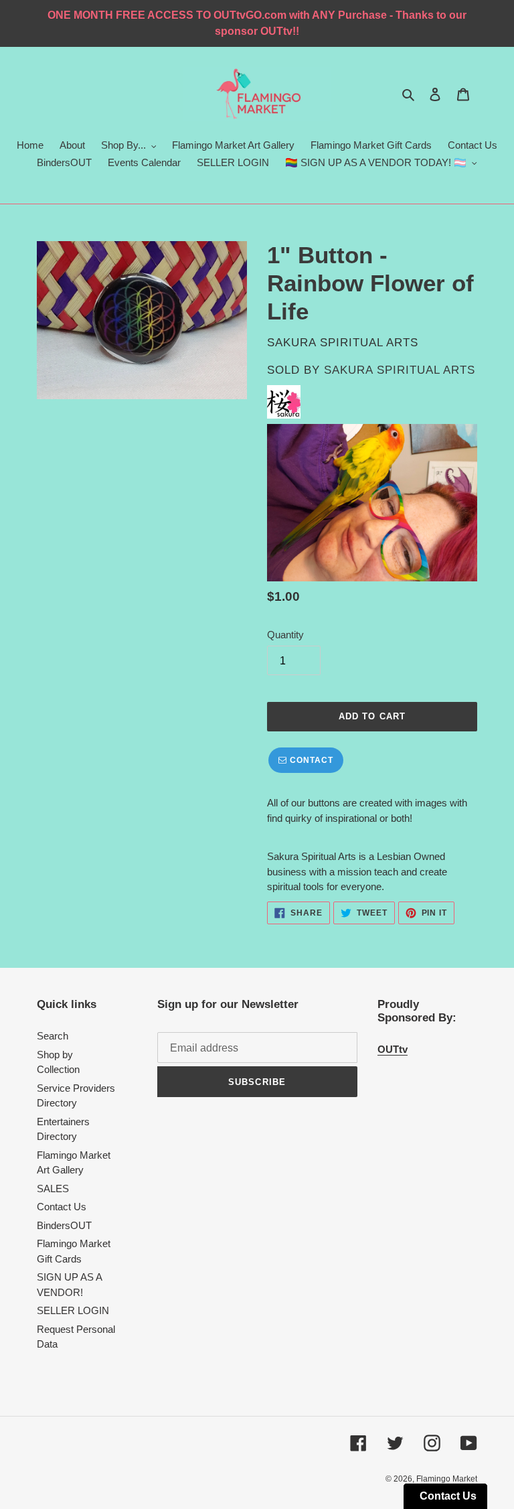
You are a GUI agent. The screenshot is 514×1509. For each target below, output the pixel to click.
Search (52, 1035)
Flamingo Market (446, 1479)
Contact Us (61, 1206)
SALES (53, 1188)
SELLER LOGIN (73, 1310)
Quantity (285, 634)
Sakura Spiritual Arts (399, 370)
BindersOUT (64, 1225)
